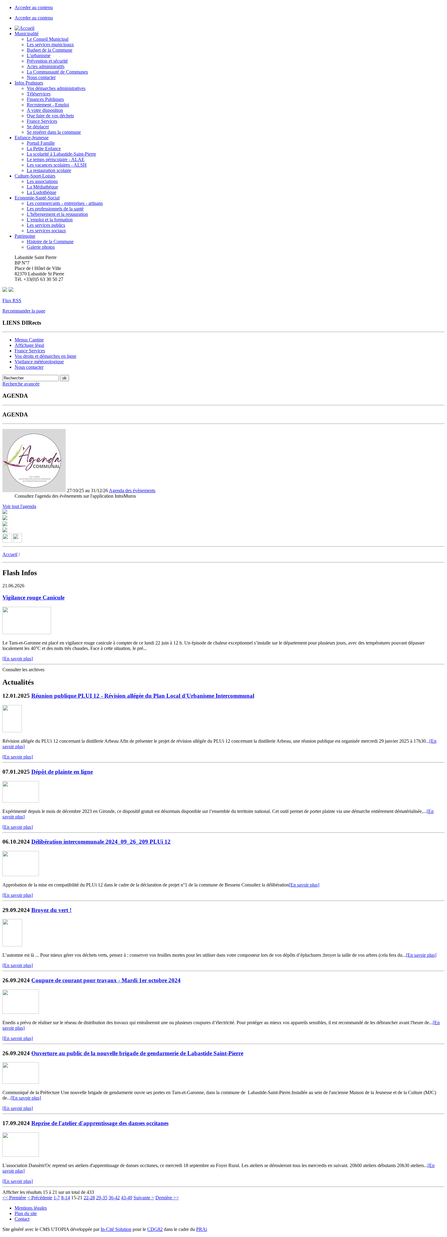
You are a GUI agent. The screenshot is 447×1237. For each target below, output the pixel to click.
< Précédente (39, 1197)
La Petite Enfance (44, 148)
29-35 (101, 1197)
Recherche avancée (21, 383)
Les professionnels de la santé (55, 208)
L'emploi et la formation (50, 219)
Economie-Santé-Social (37, 197)
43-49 (126, 1197)
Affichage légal (29, 345)
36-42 (114, 1197)
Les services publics (46, 225)
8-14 (65, 1197)
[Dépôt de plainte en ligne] (20, 800)
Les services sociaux (46, 230)
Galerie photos (41, 247)
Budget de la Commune (49, 50)
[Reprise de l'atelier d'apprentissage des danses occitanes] (20, 1155)
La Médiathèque (42, 186)
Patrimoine (25, 236)
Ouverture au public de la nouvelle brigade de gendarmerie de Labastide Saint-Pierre (137, 1053)
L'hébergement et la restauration (57, 214)
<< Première (14, 1197)
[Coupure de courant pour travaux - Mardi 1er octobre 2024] (20, 1012)
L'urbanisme (38, 55)
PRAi (201, 1229)
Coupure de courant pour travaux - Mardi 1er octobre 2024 (106, 980)
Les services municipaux (50, 44)
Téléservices (38, 93)
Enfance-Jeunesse (32, 137)
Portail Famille (41, 143)
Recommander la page (23, 310)
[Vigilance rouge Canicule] (26, 632)
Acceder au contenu (34, 7)
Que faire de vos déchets (50, 115)
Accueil (9, 554)
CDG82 (155, 1229)
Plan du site (26, 1213)
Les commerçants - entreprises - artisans (65, 203)
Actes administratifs (45, 66)
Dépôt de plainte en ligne (62, 772)
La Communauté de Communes (57, 71)
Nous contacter (41, 77)
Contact (22, 1218)
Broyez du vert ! (51, 910)
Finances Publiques (45, 99)
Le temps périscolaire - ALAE (56, 159)
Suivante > (143, 1197)
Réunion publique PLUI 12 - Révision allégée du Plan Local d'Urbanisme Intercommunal (142, 696)
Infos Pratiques (29, 82)
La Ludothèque (41, 192)
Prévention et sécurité (47, 61)
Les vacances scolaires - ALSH (57, 165)
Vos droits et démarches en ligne (45, 356)
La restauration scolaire (49, 170)
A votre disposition (45, 110)
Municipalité (27, 33)
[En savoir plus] (17, 658)
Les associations (42, 181)
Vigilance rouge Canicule (33, 597)
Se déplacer (38, 126)
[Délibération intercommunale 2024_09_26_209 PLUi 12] (20, 874)
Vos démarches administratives (56, 88)
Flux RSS (11, 300)
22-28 (89, 1197)
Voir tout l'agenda (19, 506)
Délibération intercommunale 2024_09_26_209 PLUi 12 (101, 841)
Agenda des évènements (132, 490)
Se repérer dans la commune (54, 132)
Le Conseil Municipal (47, 39)
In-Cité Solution (116, 1229)
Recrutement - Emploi (48, 104)
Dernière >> (167, 1197)
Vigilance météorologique (39, 361)
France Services (42, 121)
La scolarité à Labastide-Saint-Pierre (61, 154)
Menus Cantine (29, 339)
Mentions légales (31, 1208)
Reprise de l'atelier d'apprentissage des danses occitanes (99, 1123)
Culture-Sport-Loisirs (35, 175)
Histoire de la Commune (50, 241)
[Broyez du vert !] (12, 944)
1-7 (57, 1197)
